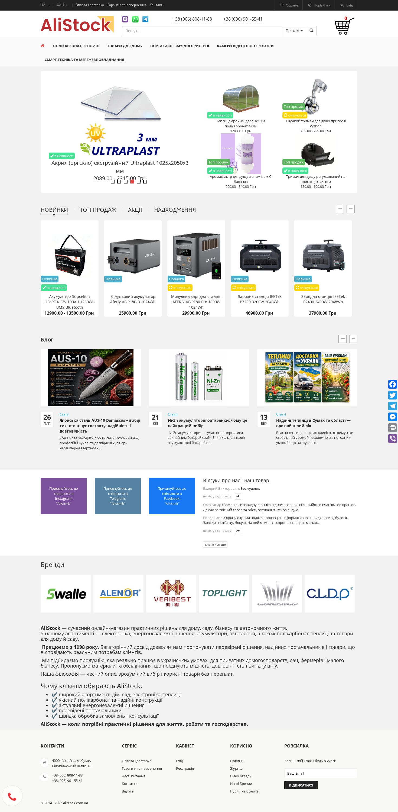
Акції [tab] (135, 209)
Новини (236, 760)
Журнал (236, 768)
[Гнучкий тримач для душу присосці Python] (316, 97)
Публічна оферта (244, 791)
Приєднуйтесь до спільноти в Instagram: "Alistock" (63, 496)
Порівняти (322, 5)
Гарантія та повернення (127, 4)
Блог (47, 339)
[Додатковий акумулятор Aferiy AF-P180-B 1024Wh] (133, 256)
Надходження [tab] (175, 209)
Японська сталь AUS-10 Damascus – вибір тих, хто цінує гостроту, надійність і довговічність (100, 426)
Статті (64, 414)
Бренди (52, 564)
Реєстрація (185, 768)
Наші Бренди (241, 783)
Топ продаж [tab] (98, 209)
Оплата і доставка (90, 4)
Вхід (349, 5)
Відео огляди (241, 776)
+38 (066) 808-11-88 (192, 19)
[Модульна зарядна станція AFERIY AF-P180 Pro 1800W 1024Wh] (196, 256)
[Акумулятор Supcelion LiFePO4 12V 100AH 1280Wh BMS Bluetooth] (69, 256)
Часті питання (133, 776)
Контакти (157, 4)
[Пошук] (311, 30)
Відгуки (128, 791)
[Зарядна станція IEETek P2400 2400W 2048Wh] (323, 256)
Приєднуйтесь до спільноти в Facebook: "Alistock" (172, 496)
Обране (291, 5)
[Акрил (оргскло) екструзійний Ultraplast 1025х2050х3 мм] (120, 118)
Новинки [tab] (54, 209)
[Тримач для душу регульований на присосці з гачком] (316, 153)
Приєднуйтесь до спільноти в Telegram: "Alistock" (117, 496)
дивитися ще (215, 544)
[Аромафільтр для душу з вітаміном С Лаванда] (240, 153)
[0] (344, 29)
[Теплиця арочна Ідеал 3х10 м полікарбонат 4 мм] (240, 97)
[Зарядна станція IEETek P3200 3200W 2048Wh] (259, 256)
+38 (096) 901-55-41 (243, 19)
